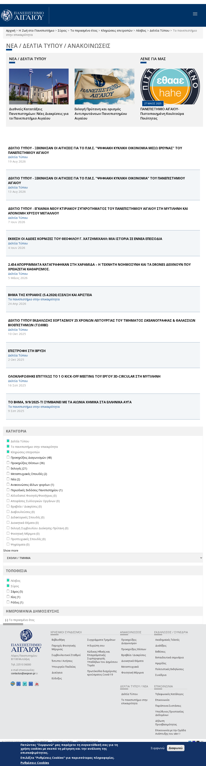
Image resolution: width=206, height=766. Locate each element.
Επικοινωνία (162, 700)
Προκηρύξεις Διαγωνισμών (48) (31, 457)
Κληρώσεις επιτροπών (117, 30)
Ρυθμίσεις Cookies (35, 763)
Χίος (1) (15, 597)
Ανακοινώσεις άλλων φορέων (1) (32, 485)
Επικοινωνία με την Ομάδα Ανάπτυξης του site (170, 732)
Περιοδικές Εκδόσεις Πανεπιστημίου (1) (37, 490)
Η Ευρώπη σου (96, 645)
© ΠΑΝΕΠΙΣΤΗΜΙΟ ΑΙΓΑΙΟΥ (16, 741)
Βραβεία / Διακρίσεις (133, 655)
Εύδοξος (57, 678)
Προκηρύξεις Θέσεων (133, 649)
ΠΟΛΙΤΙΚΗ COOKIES (62, 741)
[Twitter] (25, 683)
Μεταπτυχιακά (130, 666)
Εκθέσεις (160, 651)
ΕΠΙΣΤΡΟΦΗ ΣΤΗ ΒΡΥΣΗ (27, 351)
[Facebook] (18, 683)
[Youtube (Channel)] (37, 683)
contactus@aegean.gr (24, 673)
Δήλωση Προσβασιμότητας (166, 722)
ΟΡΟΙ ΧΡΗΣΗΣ (41, 741)
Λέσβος (141, 30)
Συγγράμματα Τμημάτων (101, 639)
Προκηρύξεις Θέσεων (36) (28, 463)
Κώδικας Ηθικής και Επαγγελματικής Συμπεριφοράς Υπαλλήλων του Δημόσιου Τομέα (102, 658)
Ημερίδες (160, 663)
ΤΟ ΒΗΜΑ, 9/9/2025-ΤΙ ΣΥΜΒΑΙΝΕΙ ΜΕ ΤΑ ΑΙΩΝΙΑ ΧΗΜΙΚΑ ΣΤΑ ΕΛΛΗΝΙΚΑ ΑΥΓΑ (70, 402)
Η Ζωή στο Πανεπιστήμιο (36, 30)
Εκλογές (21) (19, 468)
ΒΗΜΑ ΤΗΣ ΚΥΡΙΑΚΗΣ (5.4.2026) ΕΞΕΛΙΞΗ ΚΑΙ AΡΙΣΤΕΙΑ (50, 295)
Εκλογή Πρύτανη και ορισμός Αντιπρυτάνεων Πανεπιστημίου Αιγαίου (101, 113)
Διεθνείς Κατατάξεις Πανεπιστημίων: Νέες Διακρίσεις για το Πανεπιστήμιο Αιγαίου (39, 113)
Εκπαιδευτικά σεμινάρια (169, 657)
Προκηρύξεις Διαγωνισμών (129, 641)
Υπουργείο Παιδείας (64, 666)
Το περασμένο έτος (84, 30)
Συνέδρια (160, 675)
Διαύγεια (57, 672)
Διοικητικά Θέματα (132, 661)
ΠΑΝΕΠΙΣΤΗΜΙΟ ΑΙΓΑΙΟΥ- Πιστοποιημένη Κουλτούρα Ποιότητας (162, 113)
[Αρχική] (24, 15)
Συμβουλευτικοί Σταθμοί (66, 655)
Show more (10, 550)
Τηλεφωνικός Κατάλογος (169, 694)
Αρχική (10, 30)
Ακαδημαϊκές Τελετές (167, 639)
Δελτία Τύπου (159, 30)
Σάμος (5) (17, 591)
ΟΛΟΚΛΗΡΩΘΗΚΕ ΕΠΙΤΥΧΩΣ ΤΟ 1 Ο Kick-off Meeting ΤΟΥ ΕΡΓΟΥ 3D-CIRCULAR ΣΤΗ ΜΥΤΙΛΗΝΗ (84, 376)
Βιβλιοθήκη (58, 639)
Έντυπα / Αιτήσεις (62, 661)
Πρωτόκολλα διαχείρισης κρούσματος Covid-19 (102, 672)
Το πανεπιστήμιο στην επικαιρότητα (134, 701)
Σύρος (62, 30)
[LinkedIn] (31, 683)
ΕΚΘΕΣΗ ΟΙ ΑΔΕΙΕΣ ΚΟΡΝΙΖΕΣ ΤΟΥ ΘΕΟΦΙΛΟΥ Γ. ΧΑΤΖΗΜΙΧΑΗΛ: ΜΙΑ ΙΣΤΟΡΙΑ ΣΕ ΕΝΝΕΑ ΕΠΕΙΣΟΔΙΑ (85, 239)
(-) (7, 620)
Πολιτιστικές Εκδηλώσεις (169, 669)
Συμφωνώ (158, 748)
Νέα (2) (15, 479)
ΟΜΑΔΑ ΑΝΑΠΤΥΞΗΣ (87, 741)
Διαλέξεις (160, 645)
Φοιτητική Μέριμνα (132, 672)
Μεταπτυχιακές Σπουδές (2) (29, 474)
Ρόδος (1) (17, 602)
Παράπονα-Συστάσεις (168, 705)
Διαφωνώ (176, 748)
